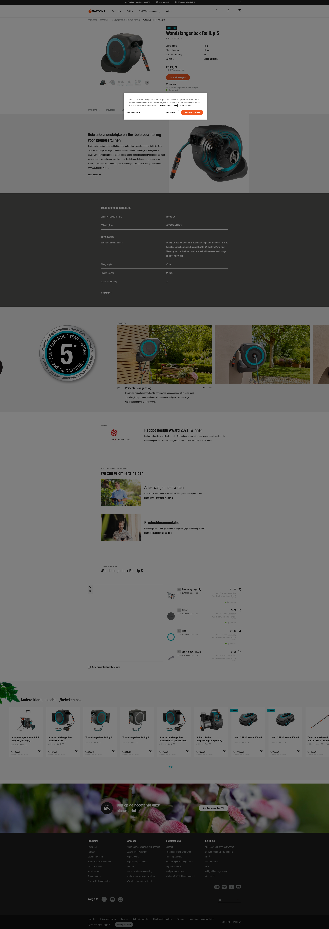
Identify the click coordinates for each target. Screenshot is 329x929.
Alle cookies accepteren (192, 112)
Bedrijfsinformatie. (185, 105)
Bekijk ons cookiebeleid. (167, 105)
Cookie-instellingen (133, 112)
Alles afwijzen (170, 112)
